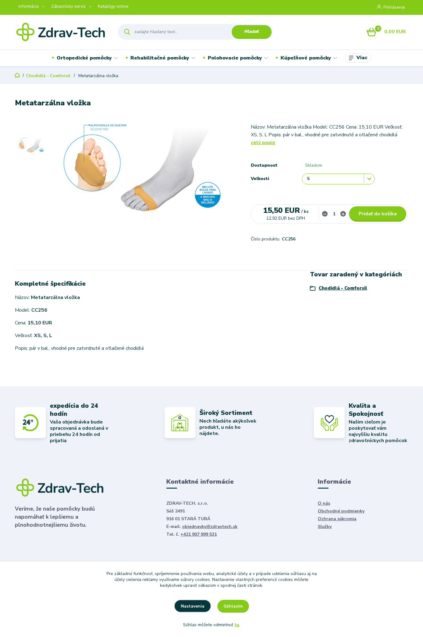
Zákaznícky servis (68, 6)
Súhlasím (233, 606)
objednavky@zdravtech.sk (210, 526)
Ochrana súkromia (337, 519)
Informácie (29, 6)
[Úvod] (61, 32)
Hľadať (251, 31)
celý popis (263, 142)
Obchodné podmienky (341, 511)
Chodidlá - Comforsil (48, 76)
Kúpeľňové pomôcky (306, 58)
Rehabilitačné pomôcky (159, 58)
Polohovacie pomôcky (235, 58)
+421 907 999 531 (199, 534)
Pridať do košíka (378, 213)
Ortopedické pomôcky (84, 58)
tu (236, 625)
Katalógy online (113, 6)
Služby (325, 526)
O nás (324, 503)
